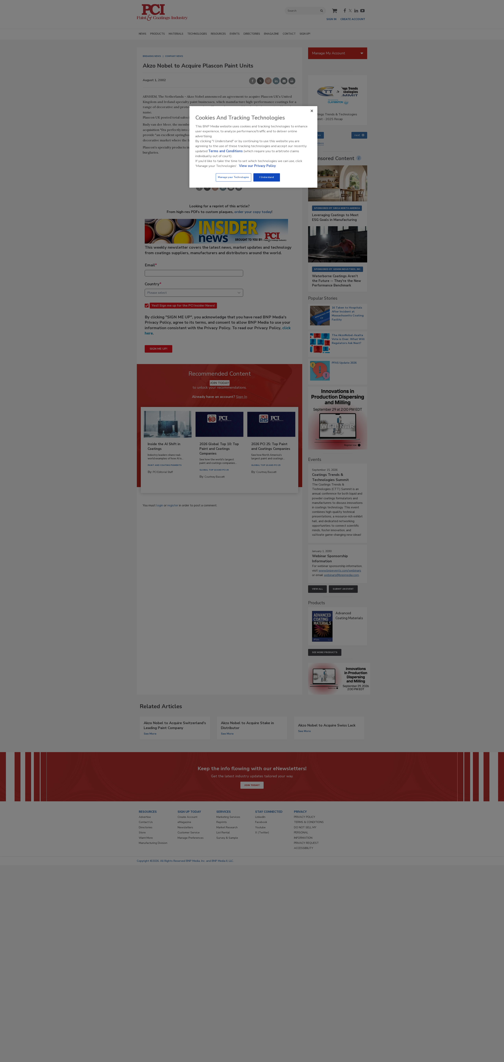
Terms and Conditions (225, 151)
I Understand (266, 177)
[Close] (312, 111)
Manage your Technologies (233, 177)
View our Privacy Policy (257, 166)
